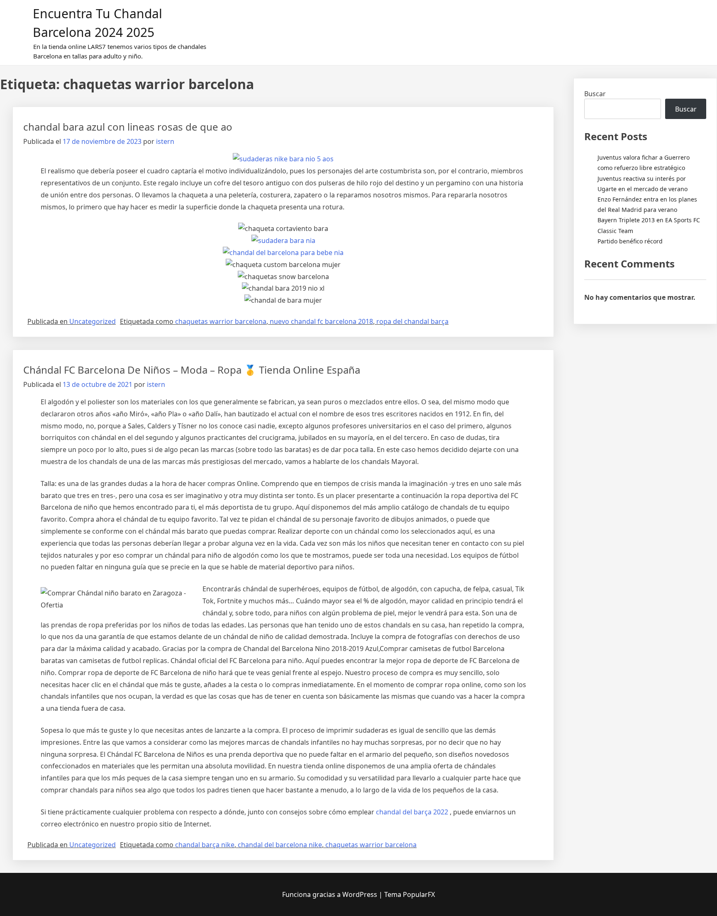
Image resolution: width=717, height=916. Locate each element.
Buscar (595, 93)
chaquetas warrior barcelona (220, 321)
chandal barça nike (204, 844)
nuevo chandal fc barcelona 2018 (321, 321)
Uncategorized (92, 321)
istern (165, 141)
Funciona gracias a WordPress (330, 894)
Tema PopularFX (409, 894)
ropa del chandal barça (412, 321)
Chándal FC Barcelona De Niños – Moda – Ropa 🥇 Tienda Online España (191, 370)
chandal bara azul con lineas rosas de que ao (127, 127)
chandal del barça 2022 (412, 811)
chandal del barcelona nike (280, 844)
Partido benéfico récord (630, 241)
